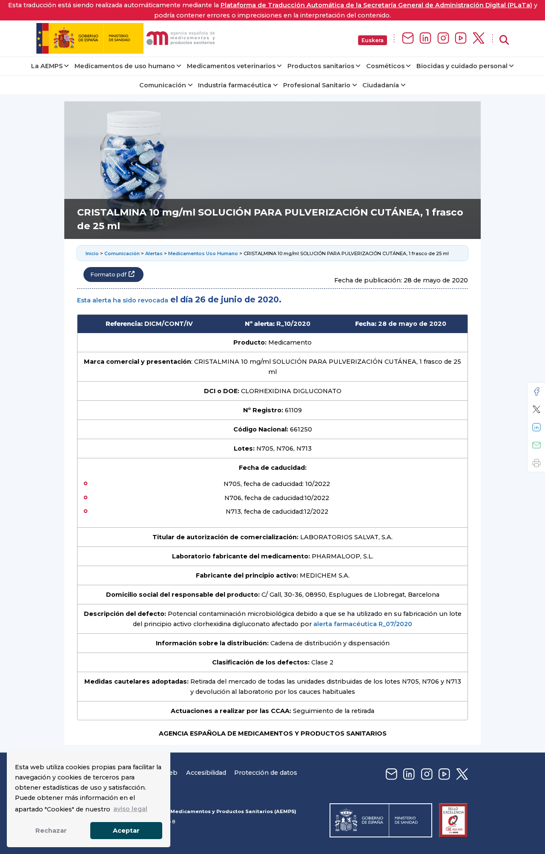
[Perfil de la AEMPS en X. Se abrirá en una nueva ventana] (478, 38)
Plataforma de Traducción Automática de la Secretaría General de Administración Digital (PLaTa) (376, 5)
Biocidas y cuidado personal (462, 66)
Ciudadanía (380, 85)
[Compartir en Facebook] (536, 391)
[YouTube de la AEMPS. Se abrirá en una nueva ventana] (461, 38)
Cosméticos (385, 66)
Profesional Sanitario (316, 85)
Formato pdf (108, 274)
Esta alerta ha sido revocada (122, 300)
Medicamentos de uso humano (125, 66)
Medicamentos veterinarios (231, 66)
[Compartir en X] (536, 409)
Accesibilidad (206, 772)
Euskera (372, 40)
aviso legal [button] (130, 809)
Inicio (92, 253)
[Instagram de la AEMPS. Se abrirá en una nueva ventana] (443, 38)
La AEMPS (47, 66)
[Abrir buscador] (504, 40)
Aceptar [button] (126, 830)
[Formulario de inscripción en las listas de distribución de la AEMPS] (408, 38)
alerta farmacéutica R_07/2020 (362, 624)
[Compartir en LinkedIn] (536, 427)
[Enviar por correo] (536, 445)
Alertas (154, 253)
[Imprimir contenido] (536, 463)
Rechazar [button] (51, 830)
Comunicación (162, 85)
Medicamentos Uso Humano (203, 253)
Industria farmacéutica (234, 85)
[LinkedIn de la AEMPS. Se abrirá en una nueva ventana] (425, 38)
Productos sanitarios (320, 66)
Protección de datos (265, 772)
